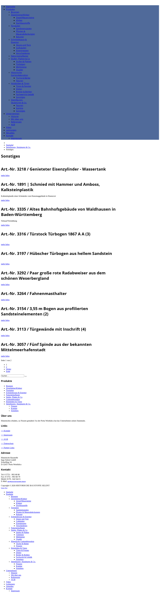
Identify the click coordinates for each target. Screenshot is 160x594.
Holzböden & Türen (14, 402)
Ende (8, 371)
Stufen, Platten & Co (14, 397)
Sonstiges (14, 411)
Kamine (14, 408)
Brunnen (9, 386)
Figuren (14, 406)
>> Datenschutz (7, 443)
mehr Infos (5, 175)
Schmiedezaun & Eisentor (16, 393)
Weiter (8, 369)
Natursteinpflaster (13, 395)
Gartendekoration (13, 399)
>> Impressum (6, 435)
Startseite (9, 145)
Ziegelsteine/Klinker (14, 388)
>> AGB (4, 439)
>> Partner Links (7, 448)
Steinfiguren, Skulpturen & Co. (18, 147)
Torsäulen (10, 390)
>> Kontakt (5, 431)
